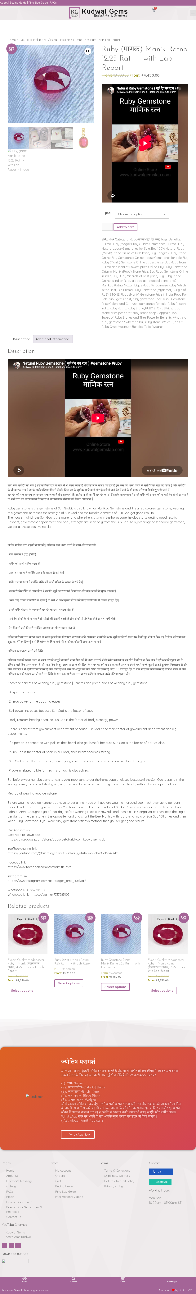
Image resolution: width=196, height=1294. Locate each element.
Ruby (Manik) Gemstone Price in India (147, 294)
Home (12, 40)
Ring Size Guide (38, 2)
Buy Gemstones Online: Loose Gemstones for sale (147, 258)
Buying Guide (18, 2)
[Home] (24, 1279)
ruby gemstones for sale (149, 304)
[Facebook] (4, 1245)
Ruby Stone (136, 308)
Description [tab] (21, 339)
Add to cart (125, 227)
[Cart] (122, 1279)
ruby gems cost (120, 299)
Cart (122, 1282)
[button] (193, 13)
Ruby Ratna (118, 308)
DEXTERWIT (186, 1290)
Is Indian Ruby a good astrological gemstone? (144, 281)
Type (107, 213)
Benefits (174, 239)
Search (73, 1282)
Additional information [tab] (52, 339)
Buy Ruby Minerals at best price (135, 276)
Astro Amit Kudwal (18, 1237)
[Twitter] (18, 1245)
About (4, 2)
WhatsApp (172, 1282)
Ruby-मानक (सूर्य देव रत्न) (33, 40)
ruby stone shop (144, 313)
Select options (22, 990)
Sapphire (164, 313)
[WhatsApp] (171, 1279)
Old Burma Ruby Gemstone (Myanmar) (145, 290)
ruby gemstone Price (147, 299)
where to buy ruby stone (143, 322)
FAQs (53, 2)
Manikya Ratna (112, 285)
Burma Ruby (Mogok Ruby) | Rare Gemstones (133, 244)
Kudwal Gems (15, 1232)
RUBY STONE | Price (158, 308)
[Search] (73, 1279)
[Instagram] (11, 1245)
